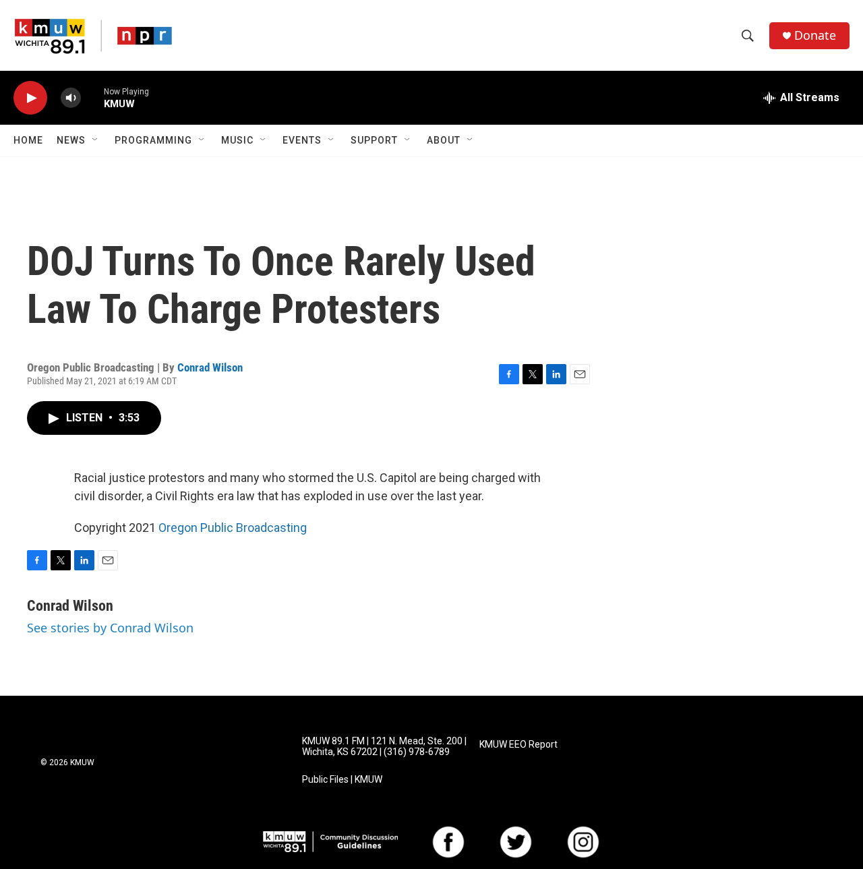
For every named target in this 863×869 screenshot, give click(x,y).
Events (302, 140)
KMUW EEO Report (518, 745)
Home (28, 140)
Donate (815, 35)
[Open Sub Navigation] (95, 140)
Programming (153, 140)
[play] (30, 98)
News (71, 140)
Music (237, 140)
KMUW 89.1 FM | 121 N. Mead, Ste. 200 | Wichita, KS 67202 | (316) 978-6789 (384, 746)
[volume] (70, 98)
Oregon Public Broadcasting (232, 527)
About (443, 140)
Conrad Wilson (210, 367)
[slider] (92, 97)
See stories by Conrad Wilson (110, 628)
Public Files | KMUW (342, 780)
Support (374, 140)
